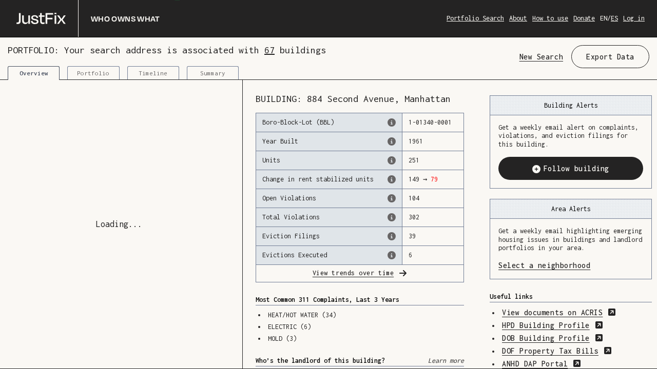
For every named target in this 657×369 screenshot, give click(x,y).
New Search (541, 56)
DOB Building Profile (552, 338)
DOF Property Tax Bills (557, 350)
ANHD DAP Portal (541, 363)
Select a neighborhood (570, 265)
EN (603, 18)
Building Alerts (571, 105)
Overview (34, 73)
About (518, 18)
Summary (212, 73)
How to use (550, 18)
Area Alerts (571, 209)
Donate (584, 18)
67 (269, 50)
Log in (634, 18)
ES (614, 18)
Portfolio (93, 73)
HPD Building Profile (552, 325)
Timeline (153, 73)
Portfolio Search (475, 18)
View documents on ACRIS (559, 312)
